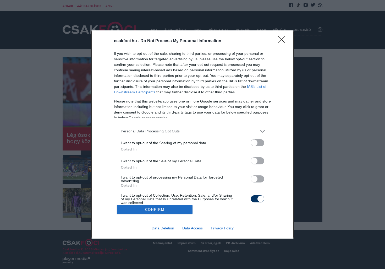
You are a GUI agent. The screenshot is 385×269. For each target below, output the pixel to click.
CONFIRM (154, 210)
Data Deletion (163, 228)
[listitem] (192, 131)
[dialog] (192, 134)
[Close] (283, 41)
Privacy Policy (222, 228)
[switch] (257, 142)
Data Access (192, 228)
